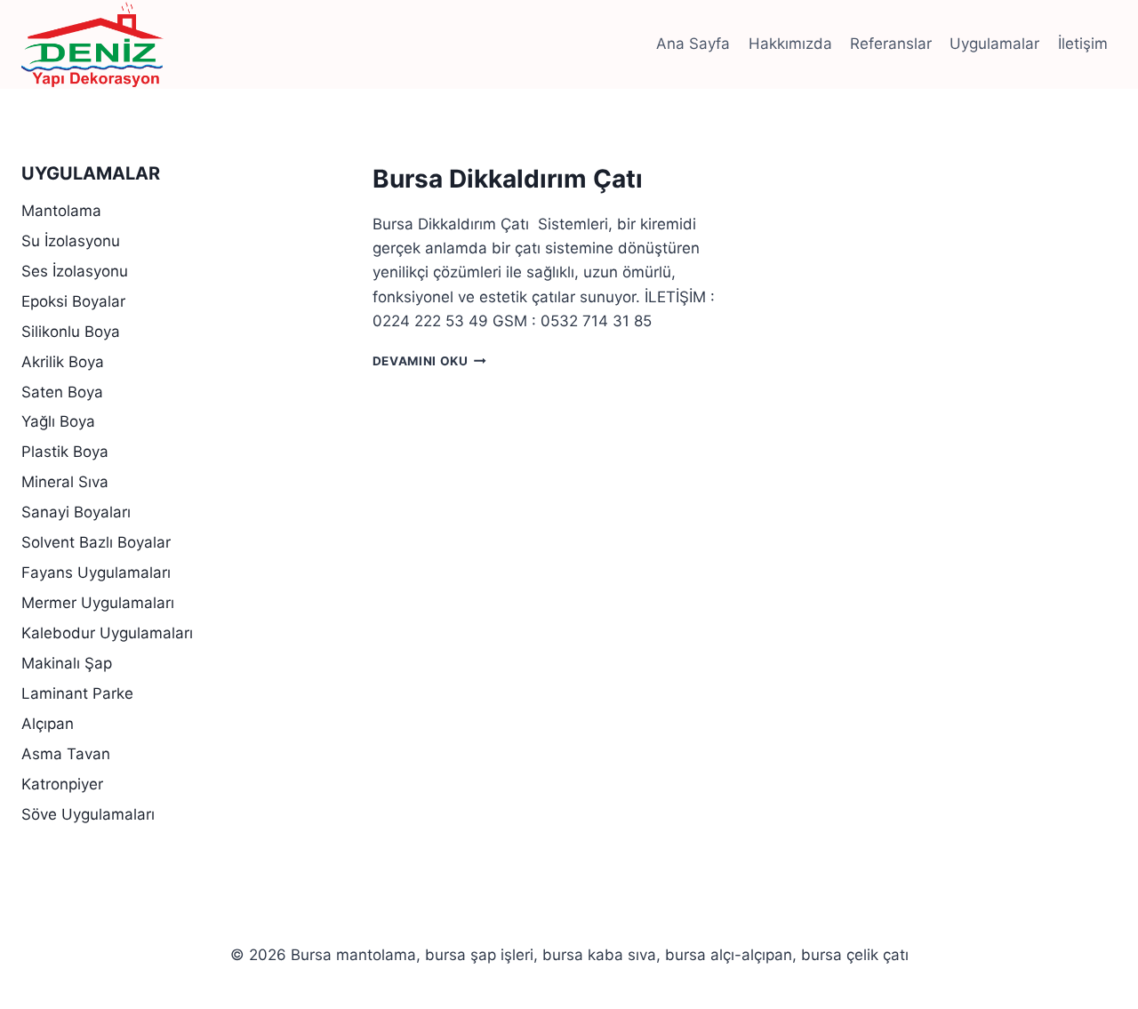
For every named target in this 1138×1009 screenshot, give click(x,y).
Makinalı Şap (66, 663)
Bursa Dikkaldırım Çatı (508, 179)
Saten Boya (62, 392)
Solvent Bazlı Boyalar (96, 542)
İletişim (1083, 43)
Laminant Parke (77, 693)
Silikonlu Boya (70, 331)
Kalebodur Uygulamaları (107, 633)
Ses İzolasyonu (74, 271)
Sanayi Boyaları (76, 512)
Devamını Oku (430, 361)
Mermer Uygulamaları (97, 603)
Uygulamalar (994, 43)
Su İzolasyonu (70, 241)
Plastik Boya (64, 451)
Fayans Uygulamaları (96, 572)
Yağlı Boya (58, 421)
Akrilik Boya (62, 362)
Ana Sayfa (693, 43)
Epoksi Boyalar (73, 301)
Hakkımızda (790, 43)
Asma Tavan (65, 754)
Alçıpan (47, 724)
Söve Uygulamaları (88, 814)
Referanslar (891, 43)
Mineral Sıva (64, 482)
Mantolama (61, 211)
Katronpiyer (62, 784)
